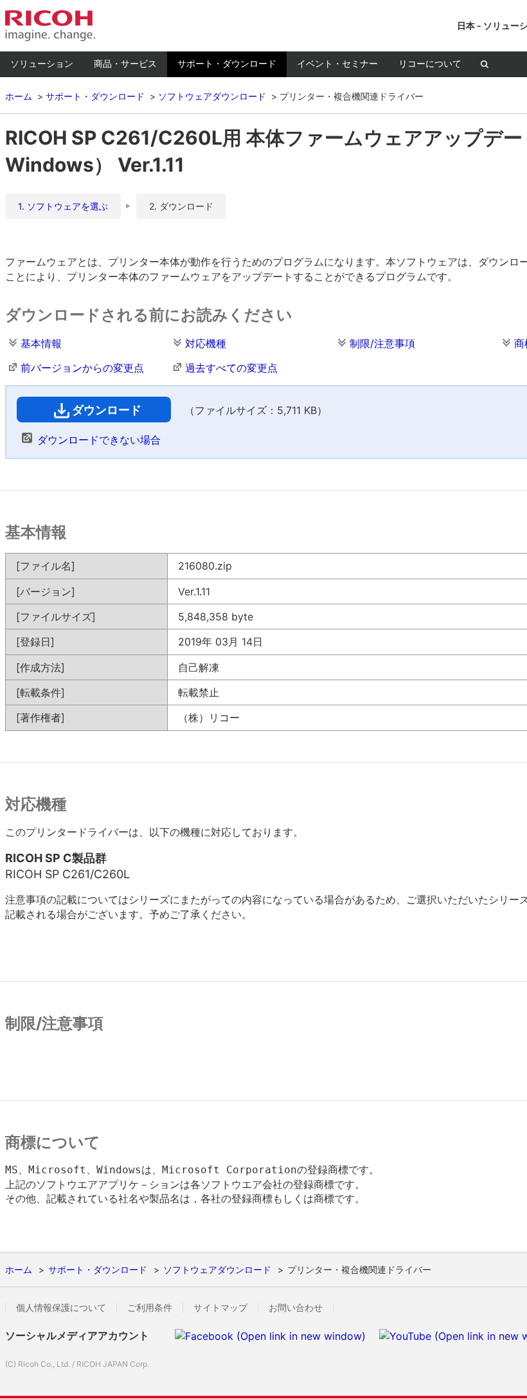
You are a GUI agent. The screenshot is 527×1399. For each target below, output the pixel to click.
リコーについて (429, 63)
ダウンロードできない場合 (99, 439)
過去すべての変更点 (231, 367)
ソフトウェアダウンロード (212, 96)
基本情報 (41, 343)
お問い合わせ (296, 1308)
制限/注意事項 (382, 343)
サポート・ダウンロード (226, 63)
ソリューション (41, 63)
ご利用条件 (149, 1308)
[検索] (484, 64)
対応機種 (205, 343)
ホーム (18, 96)
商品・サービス (125, 63)
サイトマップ (220, 1308)
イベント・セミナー (337, 63)
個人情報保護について (61, 1308)
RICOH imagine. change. (50, 25)
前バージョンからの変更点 (82, 367)
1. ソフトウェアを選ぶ (63, 206)
